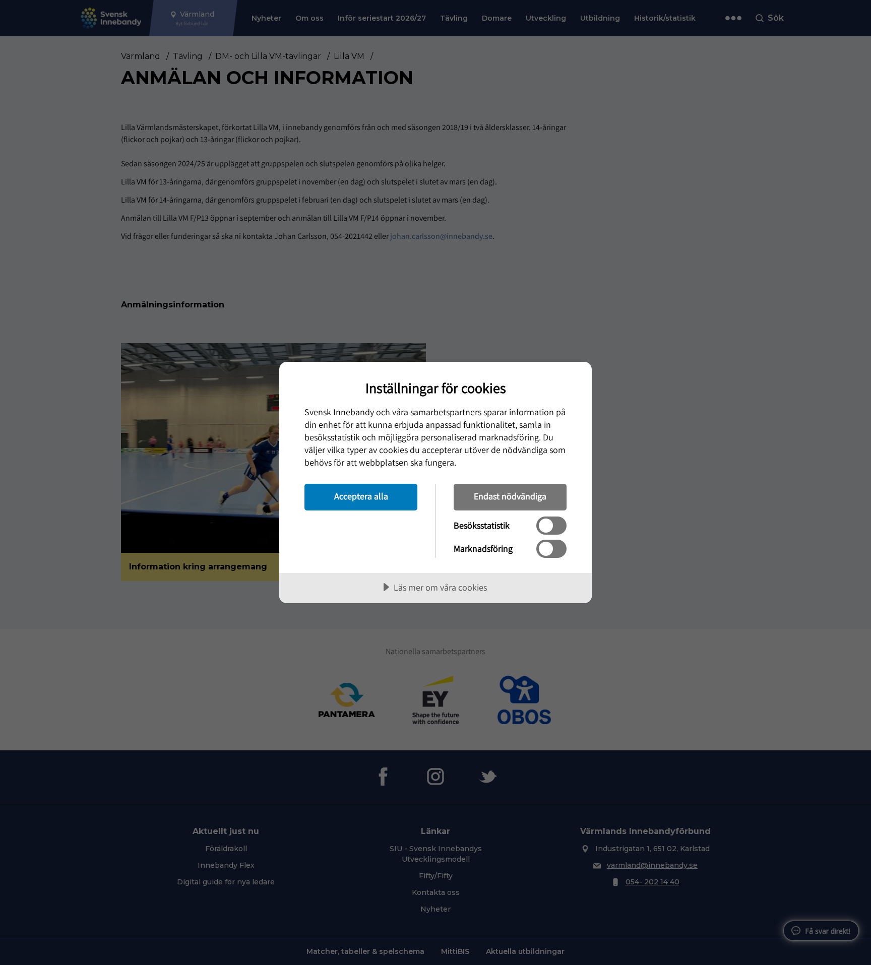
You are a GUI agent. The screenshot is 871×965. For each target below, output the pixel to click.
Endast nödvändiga (510, 496)
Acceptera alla (361, 496)
